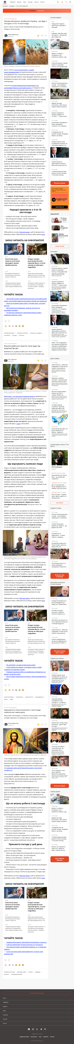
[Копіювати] (45, 35)
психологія (19, 697)
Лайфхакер (12, 2)
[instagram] (33, 1029)
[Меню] (70, 2)
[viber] (45, 1029)
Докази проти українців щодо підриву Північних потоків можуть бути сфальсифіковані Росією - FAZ (36, 275)
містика (6, 974)
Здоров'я (19, 2)
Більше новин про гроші (59, 652)
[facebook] (29, 1029)
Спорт (40, 1036)
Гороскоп (42, 2)
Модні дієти (41, 11)
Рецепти (36, 2)
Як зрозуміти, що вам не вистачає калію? (21, 665)
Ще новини (59, 502)
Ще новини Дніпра (59, 859)
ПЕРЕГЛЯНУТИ (60, 207)
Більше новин (59, 183)
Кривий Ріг (45, 1036)
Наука (24, 2)
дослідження (39, 697)
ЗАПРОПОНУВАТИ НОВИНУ (37, 993)
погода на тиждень (36, 333)
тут (43, 234)
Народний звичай (16, 974)
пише (18, 424)
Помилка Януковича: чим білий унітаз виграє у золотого (26, 942)
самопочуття (29, 697)
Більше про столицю (59, 576)
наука (6, 699)
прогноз (21, 335)
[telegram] (41, 1029)
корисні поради (9, 697)
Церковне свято (21, 972)
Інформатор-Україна (24, 1036)
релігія (31, 972)
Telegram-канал (24, 232)
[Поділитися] (42, 35)
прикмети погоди (22, 333)
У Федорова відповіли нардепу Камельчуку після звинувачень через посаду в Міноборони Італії (13, 284)
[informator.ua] (5, 2)
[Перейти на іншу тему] (62, 2)
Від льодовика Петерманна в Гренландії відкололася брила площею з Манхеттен (12, 275)
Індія (11, 699)
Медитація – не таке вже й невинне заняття (19, 396)
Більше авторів (59, 246)
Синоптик (7, 335)
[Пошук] (66, 2)
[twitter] (37, 1029)
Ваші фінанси (34, 1036)
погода (14, 335)
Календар (30, 2)
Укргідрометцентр (9, 333)
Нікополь (52, 1036)
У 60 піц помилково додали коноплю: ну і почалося (24, 945)
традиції (37, 972)
